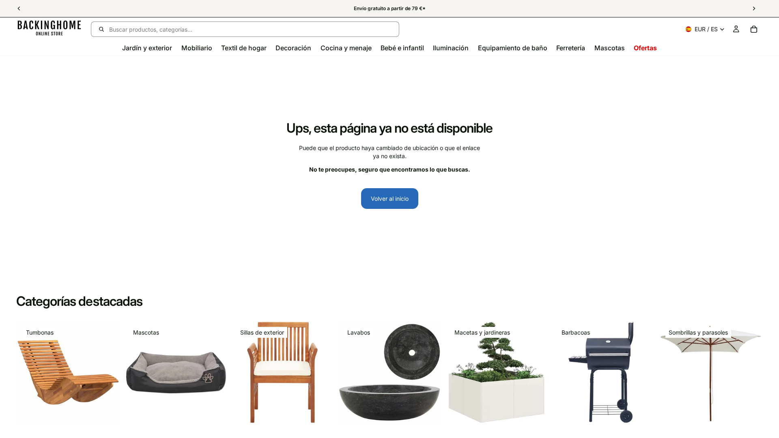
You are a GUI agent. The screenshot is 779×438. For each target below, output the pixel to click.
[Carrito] (754, 29)
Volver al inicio (390, 198)
